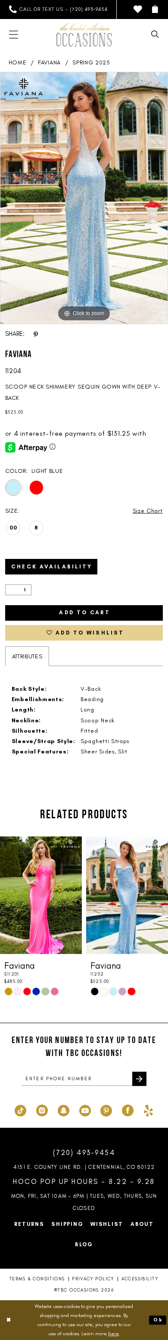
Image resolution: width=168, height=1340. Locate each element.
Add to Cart (84, 612)
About (142, 1224)
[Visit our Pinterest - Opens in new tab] (106, 1109)
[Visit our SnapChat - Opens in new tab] (63, 1109)
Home (18, 62)
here (113, 1333)
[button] (155, 9)
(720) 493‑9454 (84, 1152)
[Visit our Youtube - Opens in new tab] (85, 1109)
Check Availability (51, 566)
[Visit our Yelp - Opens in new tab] (148, 1109)
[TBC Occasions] (84, 34)
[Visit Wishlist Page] (138, 9)
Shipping (67, 1224)
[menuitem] (58, 9)
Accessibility (140, 1279)
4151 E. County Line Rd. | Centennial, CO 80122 (84, 1167)
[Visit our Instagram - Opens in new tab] (42, 1109)
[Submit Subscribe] (139, 1079)
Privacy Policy (93, 1279)
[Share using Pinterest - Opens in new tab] (35, 334)
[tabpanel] (84, 198)
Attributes (27, 656)
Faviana (49, 62)
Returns (29, 1224)
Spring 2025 (91, 62)
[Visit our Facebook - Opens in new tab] (127, 1109)
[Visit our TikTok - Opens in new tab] (20, 1109)
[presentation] (41, 895)
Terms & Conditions (37, 1279)
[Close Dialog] (8, 1320)
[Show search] (155, 34)
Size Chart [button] (148, 510)
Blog (84, 1244)
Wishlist (106, 1224)
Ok (158, 1320)
